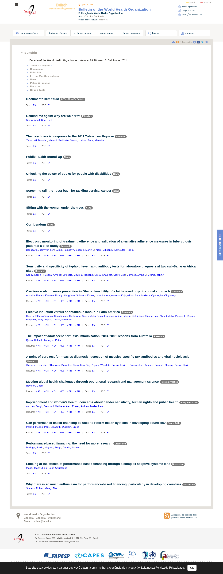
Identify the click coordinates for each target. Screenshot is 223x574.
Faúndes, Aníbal (113, 316)
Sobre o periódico (189, 7)
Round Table (37, 90)
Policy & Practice (40, 83)
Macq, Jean (32, 467)
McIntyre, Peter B (53, 340)
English (207, 2)
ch (47, 255)
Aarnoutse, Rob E (124, 249)
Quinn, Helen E (34, 340)
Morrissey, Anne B (136, 274)
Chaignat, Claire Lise (113, 274)
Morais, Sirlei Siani (134, 316)
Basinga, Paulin (34, 447)
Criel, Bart (46, 120)
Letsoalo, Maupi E (73, 274)
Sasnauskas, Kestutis (141, 365)
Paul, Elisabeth (52, 426)
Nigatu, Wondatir (101, 365)
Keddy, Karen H (34, 274)
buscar (155, 33)
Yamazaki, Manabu (36, 140)
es (63, 255)
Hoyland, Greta (92, 274)
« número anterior (82, 33)
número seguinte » (131, 33)
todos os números (58, 33)
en (34, 105)
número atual (106, 33)
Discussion (37, 69)
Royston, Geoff (34, 385)
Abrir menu (17, 4)
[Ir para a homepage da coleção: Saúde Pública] (30, 11)
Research (35, 86)
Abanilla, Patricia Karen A (40, 295)
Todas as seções (41, 65)
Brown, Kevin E (120, 365)
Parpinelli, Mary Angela (38, 319)
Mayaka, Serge (53, 447)
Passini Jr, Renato (185, 316)
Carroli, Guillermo (62, 319)
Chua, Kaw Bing (81, 365)
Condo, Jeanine (71, 447)
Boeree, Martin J (85, 249)
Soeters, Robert (35, 488)
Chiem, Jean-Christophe (53, 467)
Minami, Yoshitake (59, 140)
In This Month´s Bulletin (44, 76)
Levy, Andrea (103, 295)
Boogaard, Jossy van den (40, 249)
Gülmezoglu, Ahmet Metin (159, 316)
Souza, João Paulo (92, 316)
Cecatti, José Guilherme (67, 316)
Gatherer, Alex (63, 406)
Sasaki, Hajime (78, 140)
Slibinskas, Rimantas (60, 365)
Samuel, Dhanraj (164, 365)
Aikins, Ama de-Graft (138, 295)
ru (78, 255)
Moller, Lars (96, 406)
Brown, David (182, 365)
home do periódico (28, 33)
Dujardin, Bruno (70, 426)
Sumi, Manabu (96, 140)
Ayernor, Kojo (118, 295)
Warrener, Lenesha (36, 365)
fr (70, 255)
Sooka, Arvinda (53, 274)
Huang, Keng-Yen (65, 295)
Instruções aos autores (192, 14)
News (33, 79)
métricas (189, 33)
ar (39, 255)
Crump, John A (156, 274)
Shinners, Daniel (85, 295)
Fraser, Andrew (80, 406)
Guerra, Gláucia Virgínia (39, 316)
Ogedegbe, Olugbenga (163, 295)
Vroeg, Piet (51, 488)
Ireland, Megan (34, 426)
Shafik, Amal (33, 120)
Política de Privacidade (169, 567)
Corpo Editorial (188, 10)
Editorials (35, 72)
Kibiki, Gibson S (104, 249)
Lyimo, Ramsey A (65, 249)
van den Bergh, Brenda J (40, 406)
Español (193, 2)
